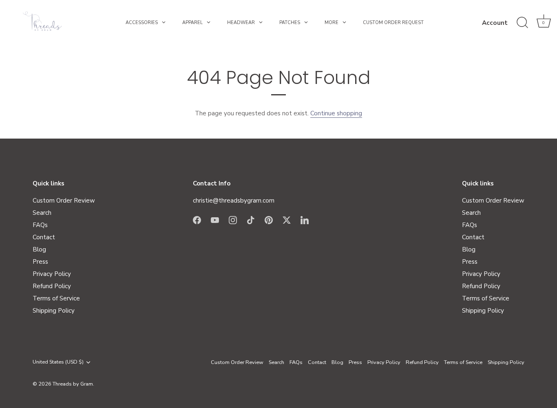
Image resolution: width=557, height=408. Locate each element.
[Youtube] (215, 219)
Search (42, 213)
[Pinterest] (269, 219)
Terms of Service (56, 298)
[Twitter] (287, 219)
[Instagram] (233, 219)
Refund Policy (52, 286)
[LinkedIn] (305, 219)
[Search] (522, 23)
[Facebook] (197, 219)
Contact (44, 237)
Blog (39, 249)
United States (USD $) (58, 362)
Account (495, 23)
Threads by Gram (73, 384)
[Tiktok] (251, 219)
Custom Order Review (64, 200)
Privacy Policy (52, 274)
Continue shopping (336, 113)
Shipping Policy (54, 311)
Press (40, 262)
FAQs (40, 225)
